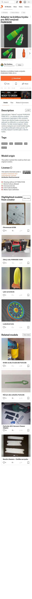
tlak (26, 143)
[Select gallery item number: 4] (17, 255)
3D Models (5, 12)
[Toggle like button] (4, 231)
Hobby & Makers (15, 12)
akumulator (18, 143)
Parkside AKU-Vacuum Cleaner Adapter (14, 427)
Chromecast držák (9, 227)
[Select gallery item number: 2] (16, 223)
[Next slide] (29, 53)
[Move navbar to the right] (30, 6)
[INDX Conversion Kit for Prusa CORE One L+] (16, 95)
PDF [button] (28, 110)
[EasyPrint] (17, 2)
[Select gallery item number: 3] (17, 455)
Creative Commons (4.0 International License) (10, 175)
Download (17, 78)
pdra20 (4, 147)
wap (11, 143)
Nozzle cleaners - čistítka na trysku (15, 459)
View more (26, 198)
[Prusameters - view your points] (20, 2)
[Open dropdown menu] (30, 17)
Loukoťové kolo (8, 324)
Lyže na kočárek (8, 292)
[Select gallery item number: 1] (15, 223)
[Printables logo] (2, 6)
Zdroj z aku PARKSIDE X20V (13, 259)
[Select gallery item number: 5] (18, 255)
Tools (24, 12)
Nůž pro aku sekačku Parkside (13, 395)
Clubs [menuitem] (20, 7)
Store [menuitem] (15, 7)
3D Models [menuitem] (8, 7)
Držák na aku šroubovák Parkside (14, 362)
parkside (4, 143)
